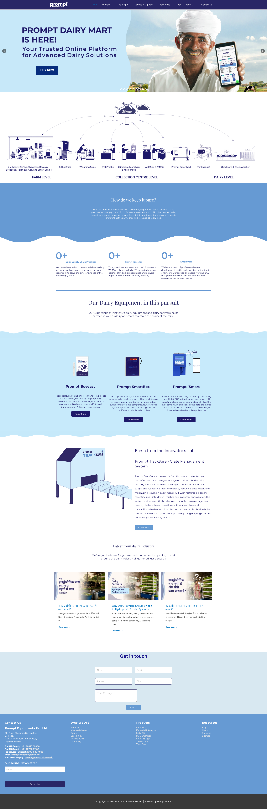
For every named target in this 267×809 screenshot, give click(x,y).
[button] (4, 51)
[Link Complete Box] (79, 604)
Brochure (206, 733)
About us (75, 727)
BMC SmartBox (143, 736)
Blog (204, 727)
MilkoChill (141, 733)
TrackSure (141, 744)
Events (74, 733)
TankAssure (142, 741)
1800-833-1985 (35, 752)
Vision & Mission (79, 730)
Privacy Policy (77, 738)
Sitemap (206, 736)
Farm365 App (143, 738)
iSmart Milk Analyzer (146, 730)
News (205, 730)
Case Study (76, 736)
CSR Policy (76, 741)
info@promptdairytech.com (25, 754)
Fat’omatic (141, 727)
